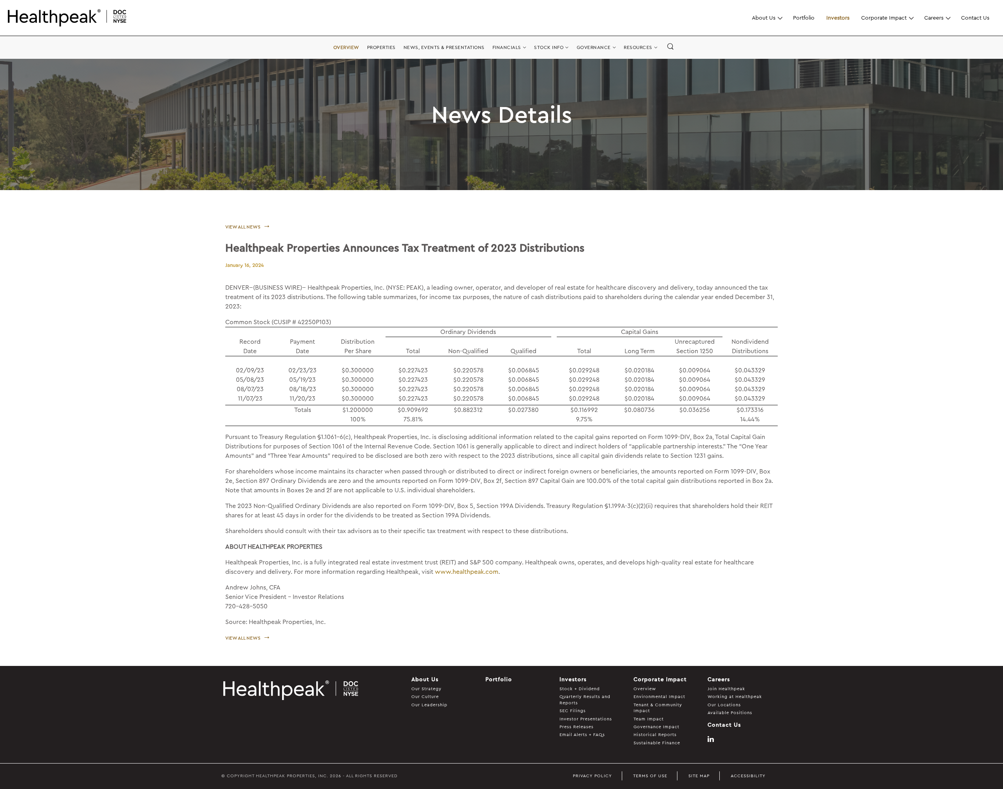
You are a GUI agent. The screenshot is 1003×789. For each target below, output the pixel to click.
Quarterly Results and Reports (584, 700)
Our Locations (724, 705)
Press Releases (576, 727)
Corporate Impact (884, 18)
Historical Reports (655, 735)
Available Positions (730, 713)
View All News (243, 227)
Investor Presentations (585, 719)
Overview (645, 689)
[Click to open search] (670, 47)
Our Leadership (429, 705)
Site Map (699, 776)
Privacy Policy (592, 776)
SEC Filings (572, 711)
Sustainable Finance (657, 743)
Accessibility (748, 776)
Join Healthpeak (726, 689)
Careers (933, 18)
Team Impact (649, 719)
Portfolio (804, 18)
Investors (837, 18)
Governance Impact (656, 727)
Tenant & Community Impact (658, 708)
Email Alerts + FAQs (582, 735)
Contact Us (975, 18)
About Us (763, 18)
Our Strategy (426, 689)
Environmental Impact (659, 697)
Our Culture (425, 697)
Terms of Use (650, 776)
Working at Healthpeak (735, 697)
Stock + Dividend (579, 689)
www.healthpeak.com (466, 572)
